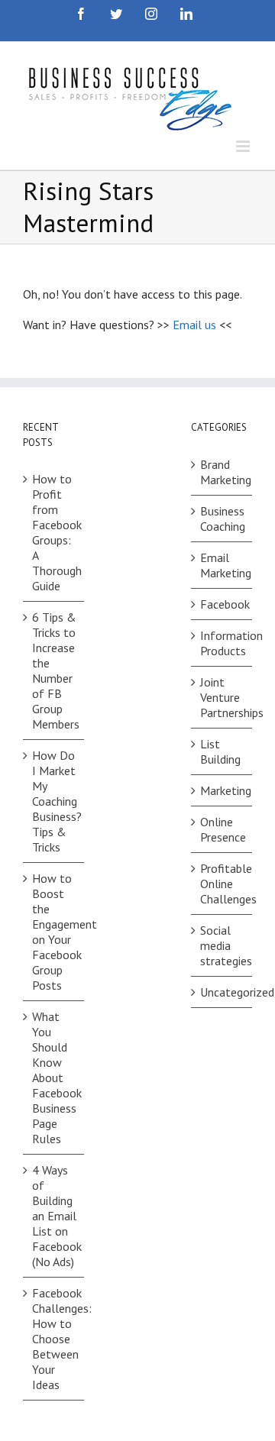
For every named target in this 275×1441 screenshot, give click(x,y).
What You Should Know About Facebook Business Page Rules (54, 1077)
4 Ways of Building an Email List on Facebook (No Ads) (54, 1215)
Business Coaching (222, 518)
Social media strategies (222, 945)
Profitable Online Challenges (222, 883)
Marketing (222, 790)
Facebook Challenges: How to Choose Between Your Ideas (54, 1338)
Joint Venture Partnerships (222, 697)
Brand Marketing (222, 472)
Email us (194, 324)
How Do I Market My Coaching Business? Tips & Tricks (54, 801)
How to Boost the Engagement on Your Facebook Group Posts (54, 932)
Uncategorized (222, 992)
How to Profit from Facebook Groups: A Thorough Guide (54, 532)
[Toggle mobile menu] (244, 146)
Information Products (222, 643)
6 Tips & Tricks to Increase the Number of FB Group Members (54, 670)
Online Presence (222, 829)
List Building (220, 751)
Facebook (222, 604)
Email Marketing (222, 565)
